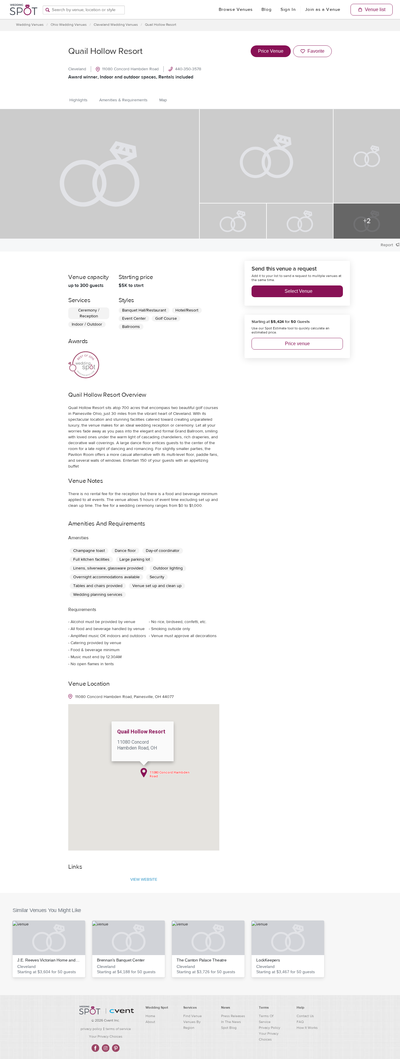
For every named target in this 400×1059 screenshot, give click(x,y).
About (150, 1021)
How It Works (307, 1027)
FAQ (300, 1021)
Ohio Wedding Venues (69, 24)
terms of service (118, 1029)
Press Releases (233, 1016)
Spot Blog (229, 1027)
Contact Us (305, 1016)
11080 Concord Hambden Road (130, 69)
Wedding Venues (30, 24)
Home (150, 1016)
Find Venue (192, 1016)
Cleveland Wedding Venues (116, 24)
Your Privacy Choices (105, 1036)
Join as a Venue (323, 9)
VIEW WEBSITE (143, 879)
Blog (266, 9)
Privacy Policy (269, 1027)
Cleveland (77, 69)
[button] (49, 949)
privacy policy (91, 1029)
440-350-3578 (188, 69)
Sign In (288, 9)
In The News (231, 1021)
